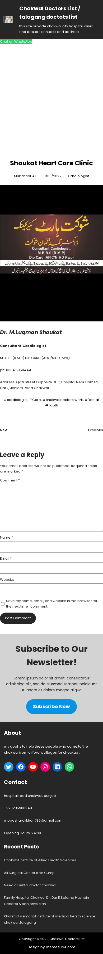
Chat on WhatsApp (16, 41)
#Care (35, 399)
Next (3, 430)
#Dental (92, 399)
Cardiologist (78, 175)
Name (6, 537)
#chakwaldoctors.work (63, 399)
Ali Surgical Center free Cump (29, 872)
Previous (95, 430)
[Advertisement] (51, 102)
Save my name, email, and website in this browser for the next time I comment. (51, 603)
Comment (10, 480)
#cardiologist (15, 399)
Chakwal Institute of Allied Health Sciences (40, 860)
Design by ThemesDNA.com (51, 947)
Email (6, 558)
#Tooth (51, 405)
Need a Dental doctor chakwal (30, 885)
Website (7, 579)
